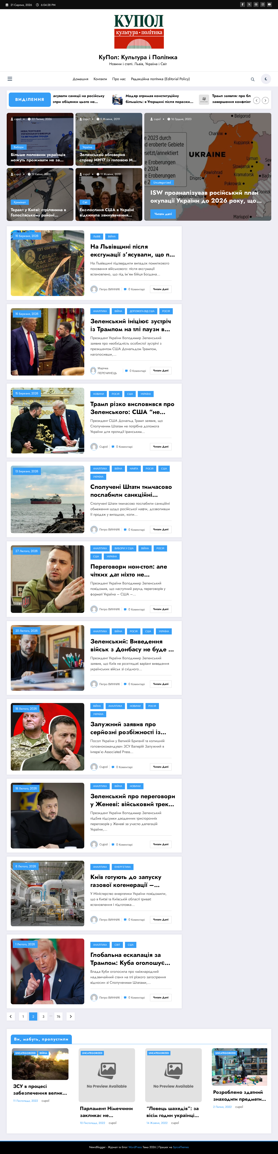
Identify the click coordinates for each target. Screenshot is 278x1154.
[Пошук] (253, 79)
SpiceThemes (181, 1147)
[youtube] (269, 4)
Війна (112, 236)
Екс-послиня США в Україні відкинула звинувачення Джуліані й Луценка (107, 212)
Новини (98, 394)
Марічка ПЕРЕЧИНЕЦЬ (107, 370)
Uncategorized (162, 182)
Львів (96, 236)
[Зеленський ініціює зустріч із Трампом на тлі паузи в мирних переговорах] (47, 341)
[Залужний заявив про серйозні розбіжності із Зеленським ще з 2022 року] (47, 736)
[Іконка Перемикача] (10, 79)
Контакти (100, 79)
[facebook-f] (242, 4)
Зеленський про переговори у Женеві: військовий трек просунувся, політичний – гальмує (132, 800)
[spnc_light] (266, 79)
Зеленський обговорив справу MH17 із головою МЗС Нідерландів (109, 157)
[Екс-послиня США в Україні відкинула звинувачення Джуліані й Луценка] (109, 194)
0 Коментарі (136, 289)
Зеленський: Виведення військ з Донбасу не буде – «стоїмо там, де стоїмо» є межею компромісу (131, 645)
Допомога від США (142, 311)
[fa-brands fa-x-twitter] (249, 4)
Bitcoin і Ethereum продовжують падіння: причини (233, 1095)
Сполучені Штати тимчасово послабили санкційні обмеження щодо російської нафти (131, 491)
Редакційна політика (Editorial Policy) (160, 79)
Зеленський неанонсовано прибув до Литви (206, 196)
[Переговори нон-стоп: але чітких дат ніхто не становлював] (47, 578)
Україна (87, 147)
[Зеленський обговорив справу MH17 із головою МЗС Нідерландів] (109, 139)
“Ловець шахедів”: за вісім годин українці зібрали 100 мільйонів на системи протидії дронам (105, 1112)
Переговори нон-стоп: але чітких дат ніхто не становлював (128, 570)
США (130, 394)
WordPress (135, 1147)
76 (58, 1016)
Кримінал (20, 202)
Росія (166, 311)
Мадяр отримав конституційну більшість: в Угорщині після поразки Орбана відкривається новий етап (121, 99)
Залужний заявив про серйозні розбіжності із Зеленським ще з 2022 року (125, 728)
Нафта (134, 468)
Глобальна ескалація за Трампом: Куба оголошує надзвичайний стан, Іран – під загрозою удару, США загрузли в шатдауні (130, 959)
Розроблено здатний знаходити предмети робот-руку (170, 1095)
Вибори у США (124, 548)
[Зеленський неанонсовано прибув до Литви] (207, 167)
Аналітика (100, 311)
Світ (85, 202)
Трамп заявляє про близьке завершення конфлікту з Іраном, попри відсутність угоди (204, 99)
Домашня (80, 79)
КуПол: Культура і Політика (138, 57)
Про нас (119, 79)
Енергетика (123, 867)
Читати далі (163, 214)
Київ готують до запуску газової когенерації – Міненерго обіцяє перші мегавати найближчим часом (132, 881)
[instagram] (262, 4)
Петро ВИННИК (109, 289)
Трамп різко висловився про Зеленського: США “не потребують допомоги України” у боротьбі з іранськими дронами (132, 408)
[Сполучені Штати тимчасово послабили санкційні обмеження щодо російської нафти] (47, 499)
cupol (17, 119)
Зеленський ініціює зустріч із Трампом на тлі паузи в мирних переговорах (130, 325)
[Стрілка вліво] (256, 100)
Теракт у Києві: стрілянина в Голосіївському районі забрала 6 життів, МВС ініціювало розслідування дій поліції (38, 212)
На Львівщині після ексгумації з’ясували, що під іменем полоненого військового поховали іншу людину (132, 250)
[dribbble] (256, 4)
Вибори (19, 147)
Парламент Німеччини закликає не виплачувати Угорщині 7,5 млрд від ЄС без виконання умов (38, 1112)
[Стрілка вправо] (265, 100)
